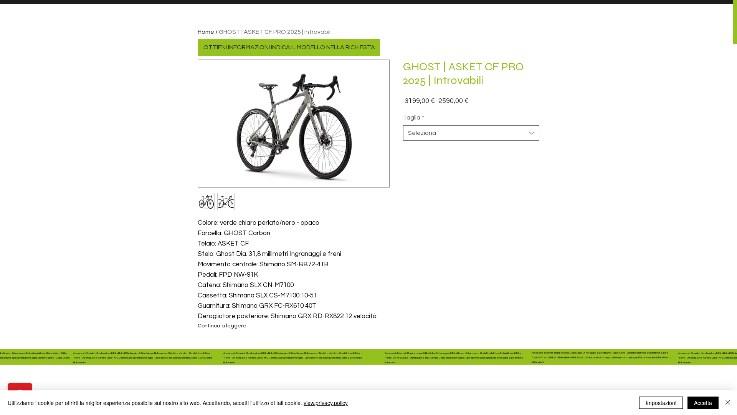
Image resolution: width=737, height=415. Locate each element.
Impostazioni (661, 403)
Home (206, 32)
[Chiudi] (727, 403)
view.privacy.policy (326, 403)
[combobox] (471, 133)
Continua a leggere (222, 326)
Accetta (703, 403)
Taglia (413, 118)
